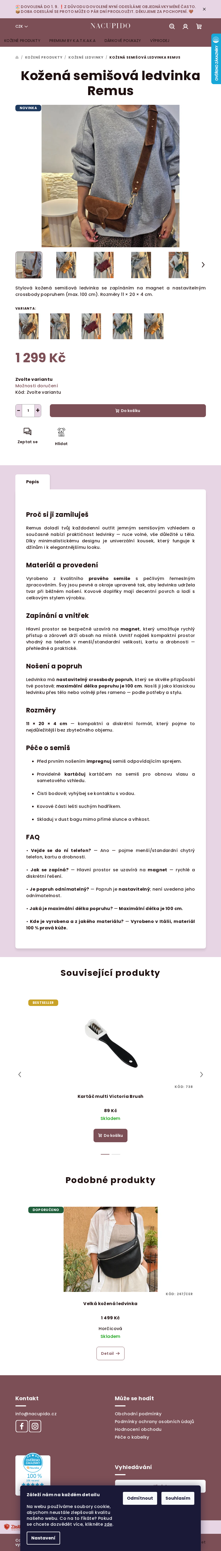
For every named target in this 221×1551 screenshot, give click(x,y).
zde (108, 1524)
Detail (107, 1353)
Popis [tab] (32, 482)
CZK (19, 26)
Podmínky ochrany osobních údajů (154, 1422)
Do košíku (130, 410)
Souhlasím (177, 1498)
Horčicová (110, 1329)
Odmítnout (140, 1498)
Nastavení (43, 1538)
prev (19, 1074)
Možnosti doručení (36, 386)
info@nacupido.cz (36, 1414)
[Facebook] (21, 1426)
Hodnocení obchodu (138, 1429)
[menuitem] (22, 40)
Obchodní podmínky (138, 1414)
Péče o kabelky (132, 1437)
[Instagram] (35, 1426)
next (201, 1074)
